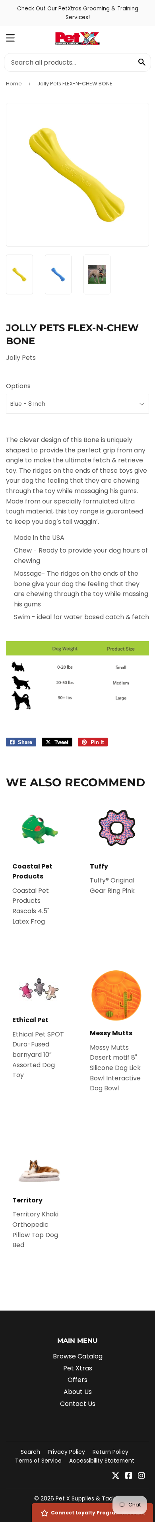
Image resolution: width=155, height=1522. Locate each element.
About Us (78, 1391)
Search (30, 1452)
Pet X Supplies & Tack (85, 1498)
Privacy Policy (66, 1452)
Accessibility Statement (101, 1461)
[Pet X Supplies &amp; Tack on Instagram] (141, 1476)
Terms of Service (38, 1461)
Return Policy (110, 1452)
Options (18, 386)
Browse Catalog (78, 1356)
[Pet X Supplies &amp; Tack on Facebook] (128, 1476)
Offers (77, 1379)
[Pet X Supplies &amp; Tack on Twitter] (116, 1476)
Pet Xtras (77, 1368)
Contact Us (77, 1403)
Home (14, 83)
